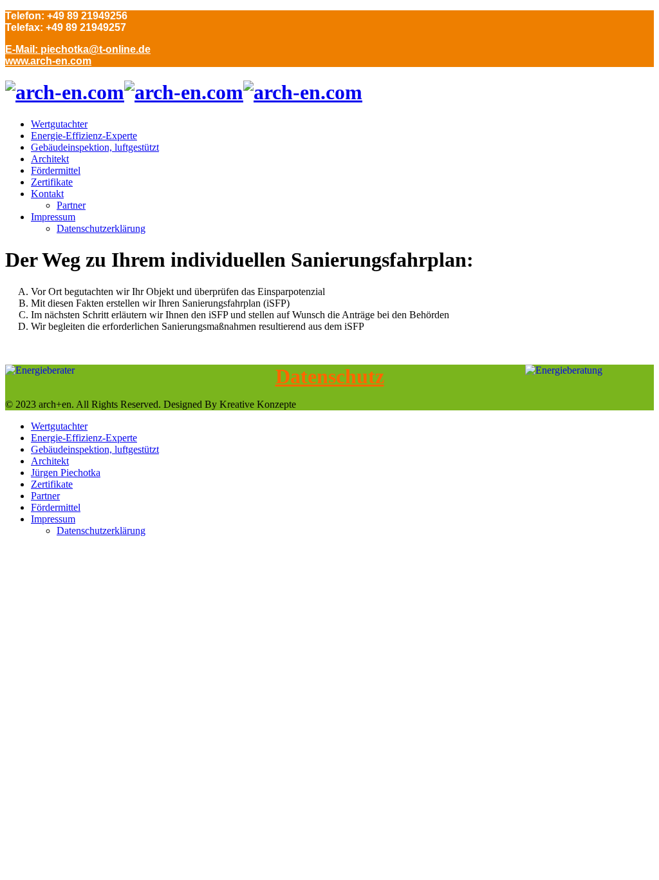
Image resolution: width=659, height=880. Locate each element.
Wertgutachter (59, 124)
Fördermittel (55, 170)
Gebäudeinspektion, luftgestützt (95, 147)
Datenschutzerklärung (101, 228)
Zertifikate (52, 182)
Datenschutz (329, 376)
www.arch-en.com (48, 60)
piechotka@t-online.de (96, 49)
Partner (71, 205)
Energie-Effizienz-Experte (84, 135)
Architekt (50, 158)
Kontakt (47, 193)
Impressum (53, 216)
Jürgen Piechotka (65, 472)
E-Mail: (23, 49)
